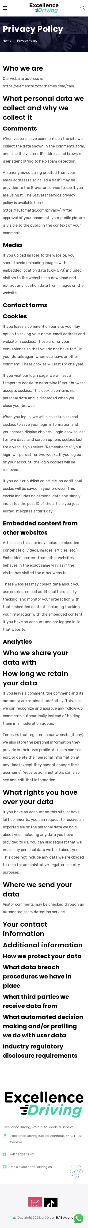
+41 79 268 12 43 (22, 1154)
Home (7, 40)
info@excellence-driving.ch (31, 1167)
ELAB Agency (65, 1217)
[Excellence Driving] (44, 8)
